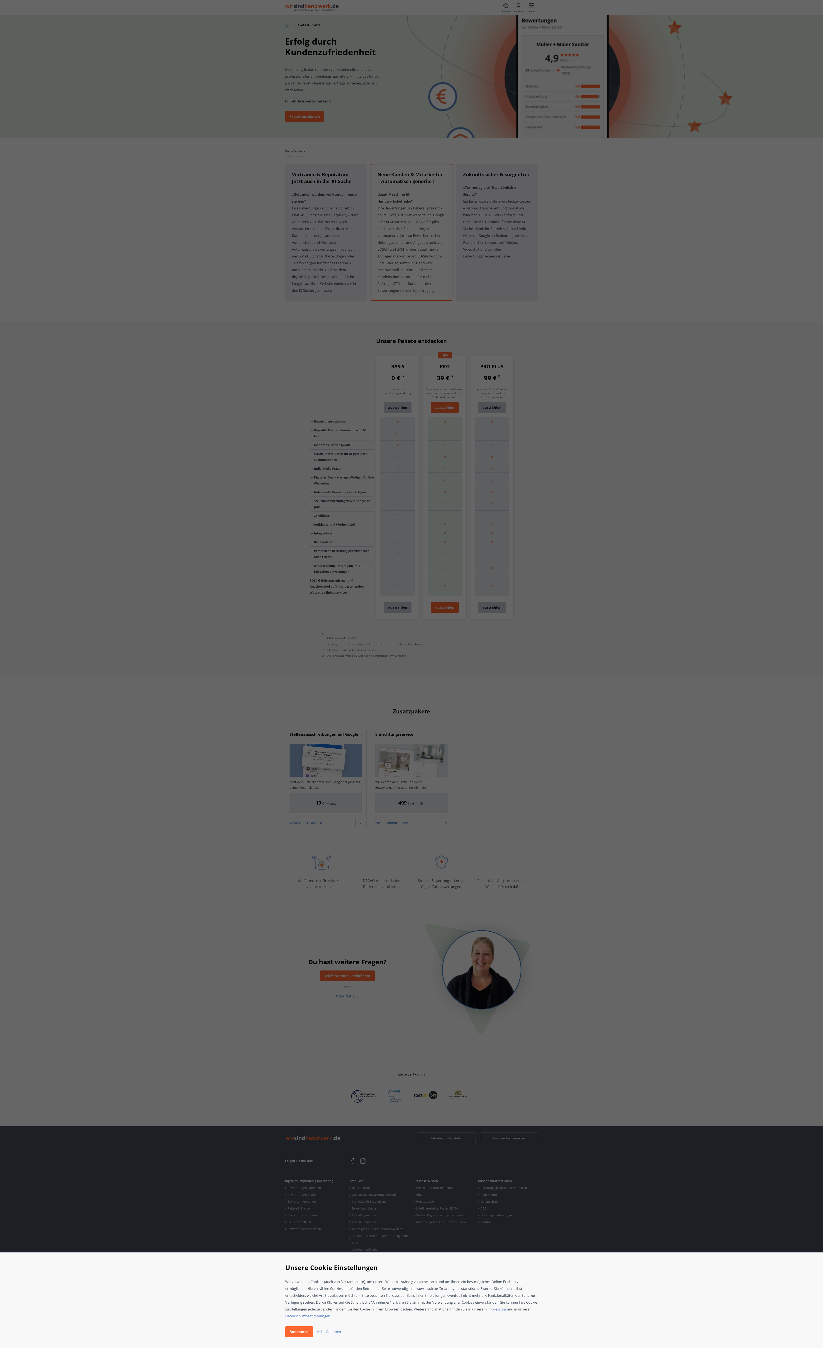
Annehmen (299, 1331)
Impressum (497, 1309)
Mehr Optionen (328, 1331)
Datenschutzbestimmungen (307, 1316)
